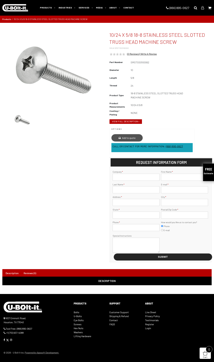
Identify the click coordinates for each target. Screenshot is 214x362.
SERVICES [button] (84, 7)
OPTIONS (117, 129)
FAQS (112, 324)
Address (117, 197)
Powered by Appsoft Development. (42, 352)
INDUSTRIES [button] (66, 7)
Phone (116, 222)
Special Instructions (122, 235)
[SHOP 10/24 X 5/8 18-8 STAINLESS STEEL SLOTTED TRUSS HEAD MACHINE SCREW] (53, 70)
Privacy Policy (152, 316)
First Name (167, 171)
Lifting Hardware (82, 336)
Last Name (118, 184)
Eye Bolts (79, 320)
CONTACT (128, 7)
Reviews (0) (30, 273)
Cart (206, 353)
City (163, 197)
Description (12, 273)
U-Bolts (78, 316)
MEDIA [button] (99, 7)
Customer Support (119, 312)
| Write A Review (148, 53)
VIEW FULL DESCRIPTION (125, 121)
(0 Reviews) (133, 53)
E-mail (164, 184)
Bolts (76, 312)
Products (6, 19)
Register (149, 324)
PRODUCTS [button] (46, 7)
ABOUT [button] (113, 7)
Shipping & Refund (119, 316)
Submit (163, 257)
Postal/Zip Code (169, 209)
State (116, 209)
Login (148, 328)
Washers (78, 332)
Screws (77, 324)
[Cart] (210, 8)
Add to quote (129, 137)
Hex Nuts (78, 328)
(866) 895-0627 (179, 8)
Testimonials (152, 320)
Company (118, 171)
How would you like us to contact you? (179, 222)
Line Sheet (150, 312)
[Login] (202, 8)
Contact (113, 320)
